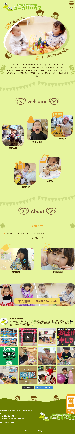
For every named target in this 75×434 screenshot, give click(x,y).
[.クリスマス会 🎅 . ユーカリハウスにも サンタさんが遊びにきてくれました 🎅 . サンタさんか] (47, 375)
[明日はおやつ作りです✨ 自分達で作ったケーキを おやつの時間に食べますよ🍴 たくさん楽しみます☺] (28, 375)
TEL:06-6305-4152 (8, 422)
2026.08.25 (10, 233)
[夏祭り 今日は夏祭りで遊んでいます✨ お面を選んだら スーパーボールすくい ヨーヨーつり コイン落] (28, 356)
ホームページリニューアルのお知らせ (31, 233)
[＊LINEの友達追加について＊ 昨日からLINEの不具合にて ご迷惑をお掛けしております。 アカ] (9, 356)
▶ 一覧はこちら (37, 238)
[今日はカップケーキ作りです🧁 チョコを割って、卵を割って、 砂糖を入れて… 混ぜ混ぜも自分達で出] (9, 375)
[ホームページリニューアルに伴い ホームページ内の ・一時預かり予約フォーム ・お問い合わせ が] (9, 337)
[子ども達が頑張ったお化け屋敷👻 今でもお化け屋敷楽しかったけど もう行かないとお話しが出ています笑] (28, 337)
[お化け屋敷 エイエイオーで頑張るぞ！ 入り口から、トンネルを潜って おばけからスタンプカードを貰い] (47, 337)
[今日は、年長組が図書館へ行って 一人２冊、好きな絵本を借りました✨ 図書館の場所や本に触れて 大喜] (47, 356)
